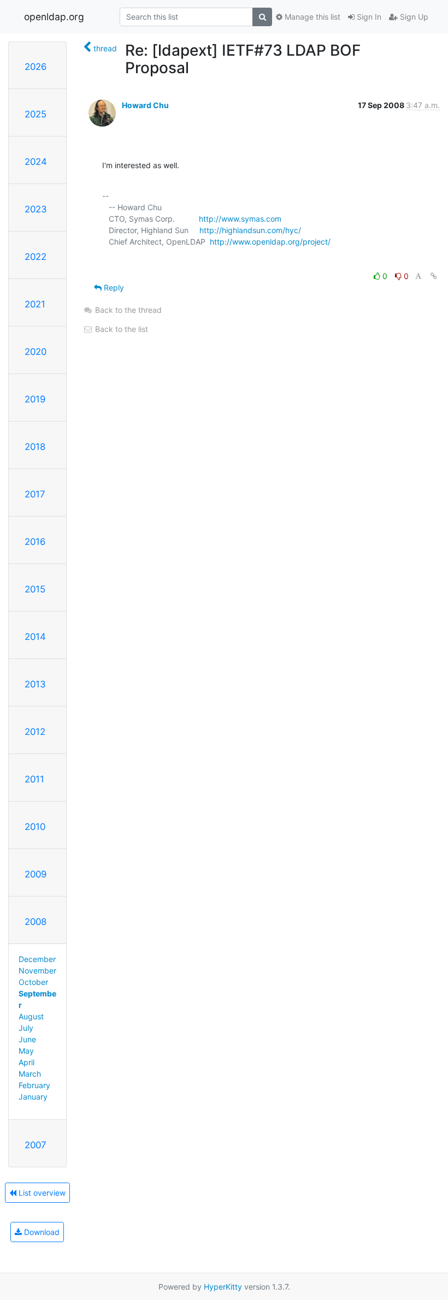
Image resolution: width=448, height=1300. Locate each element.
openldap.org (54, 16)
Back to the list (120, 329)
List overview (41, 1192)
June (27, 1039)
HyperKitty (223, 1286)
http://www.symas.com (240, 218)
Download (41, 1232)
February (34, 1085)
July (26, 1027)
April (26, 1062)
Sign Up (413, 16)
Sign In (368, 16)
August (31, 1016)
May (26, 1050)
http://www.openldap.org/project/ (270, 241)
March (30, 1073)
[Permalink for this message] (434, 276)
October (33, 982)
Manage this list (311, 16)
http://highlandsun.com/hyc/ (250, 230)
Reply (113, 287)
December (37, 959)
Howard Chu (145, 105)
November (37, 970)
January (33, 1096)
